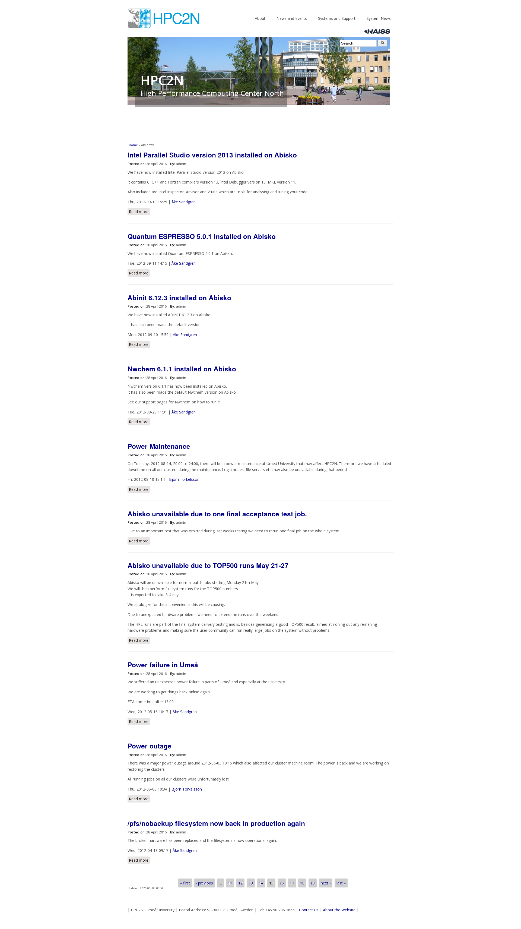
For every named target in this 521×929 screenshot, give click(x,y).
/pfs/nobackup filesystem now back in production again (216, 823)
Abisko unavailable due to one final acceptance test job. (217, 514)
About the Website (339, 909)
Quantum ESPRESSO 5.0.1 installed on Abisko (202, 236)
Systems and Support (336, 18)
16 (281, 883)
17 (292, 883)
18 (302, 883)
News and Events (292, 18)
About (260, 18)
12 (240, 883)
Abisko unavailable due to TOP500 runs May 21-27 (208, 565)
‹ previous (204, 883)
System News (379, 18)
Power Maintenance (159, 446)
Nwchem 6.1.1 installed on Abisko (182, 369)
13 (251, 883)
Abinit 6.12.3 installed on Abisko (179, 297)
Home (133, 145)
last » (341, 883)
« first (185, 883)
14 (261, 883)
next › (326, 883)
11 (230, 883)
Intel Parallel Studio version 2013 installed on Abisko (212, 155)
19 (312, 883)
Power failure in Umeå (163, 664)
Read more (139, 211)
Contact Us (309, 909)
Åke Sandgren (183, 201)
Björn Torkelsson (184, 479)
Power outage (149, 746)
